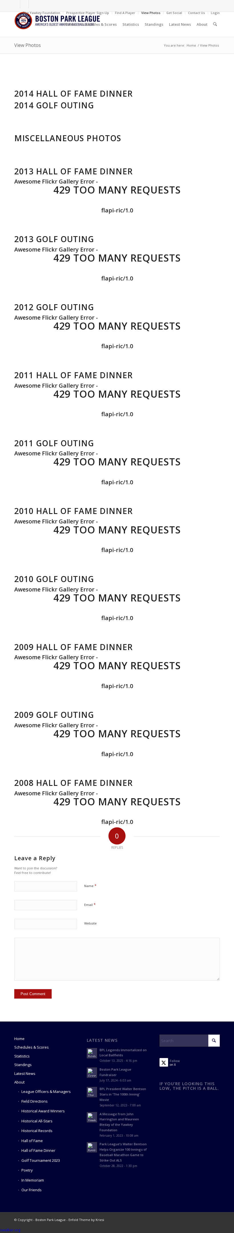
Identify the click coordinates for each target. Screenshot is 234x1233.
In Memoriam (32, 1180)
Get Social (174, 13)
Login (215, 13)
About (19, 1082)
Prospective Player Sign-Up (87, 13)
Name (90, 885)
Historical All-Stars (37, 1121)
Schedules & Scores (31, 1047)
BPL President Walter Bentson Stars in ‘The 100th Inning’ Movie (123, 1094)
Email (90, 904)
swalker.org (10, 1229)
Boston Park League (50, 1220)
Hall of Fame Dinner (38, 1150)
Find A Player (125, 13)
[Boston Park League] (57, 24)
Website (90, 923)
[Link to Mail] (33, 4)
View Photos (150, 13)
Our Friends (31, 1189)
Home (19, 1038)
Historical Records (37, 1130)
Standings (23, 1064)
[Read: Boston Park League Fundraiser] (92, 1072)
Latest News (24, 1073)
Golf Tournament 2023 (40, 1160)
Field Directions (34, 1101)
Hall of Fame (32, 1140)
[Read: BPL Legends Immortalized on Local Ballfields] (92, 1053)
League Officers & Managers (46, 1091)
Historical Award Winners (43, 1111)
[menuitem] (41, 12)
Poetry (27, 1170)
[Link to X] (24, 4)
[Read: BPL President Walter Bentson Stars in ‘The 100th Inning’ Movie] (92, 1092)
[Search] (215, 24)
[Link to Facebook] (16, 4)
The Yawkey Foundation (41, 13)
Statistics (22, 1056)
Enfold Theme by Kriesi (86, 1220)
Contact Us (196, 13)
